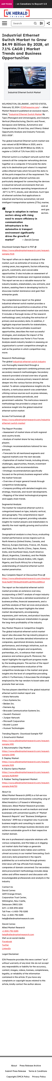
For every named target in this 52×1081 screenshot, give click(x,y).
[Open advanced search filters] (41, 23)
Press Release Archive (30, 1065)
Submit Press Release (15, 1071)
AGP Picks (7, 4)
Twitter (5, 945)
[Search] (35, 23)
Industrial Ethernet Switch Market (25, 114)
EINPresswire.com (30, 107)
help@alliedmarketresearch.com (18, 934)
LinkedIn (6, 948)
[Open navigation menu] (4, 23)
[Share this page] (48, 23)
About (14, 1065)
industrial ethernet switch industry (29, 361)
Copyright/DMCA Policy (18, 1076)
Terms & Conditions (38, 1071)
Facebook (7, 941)
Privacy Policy (39, 1076)
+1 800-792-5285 (10, 931)
